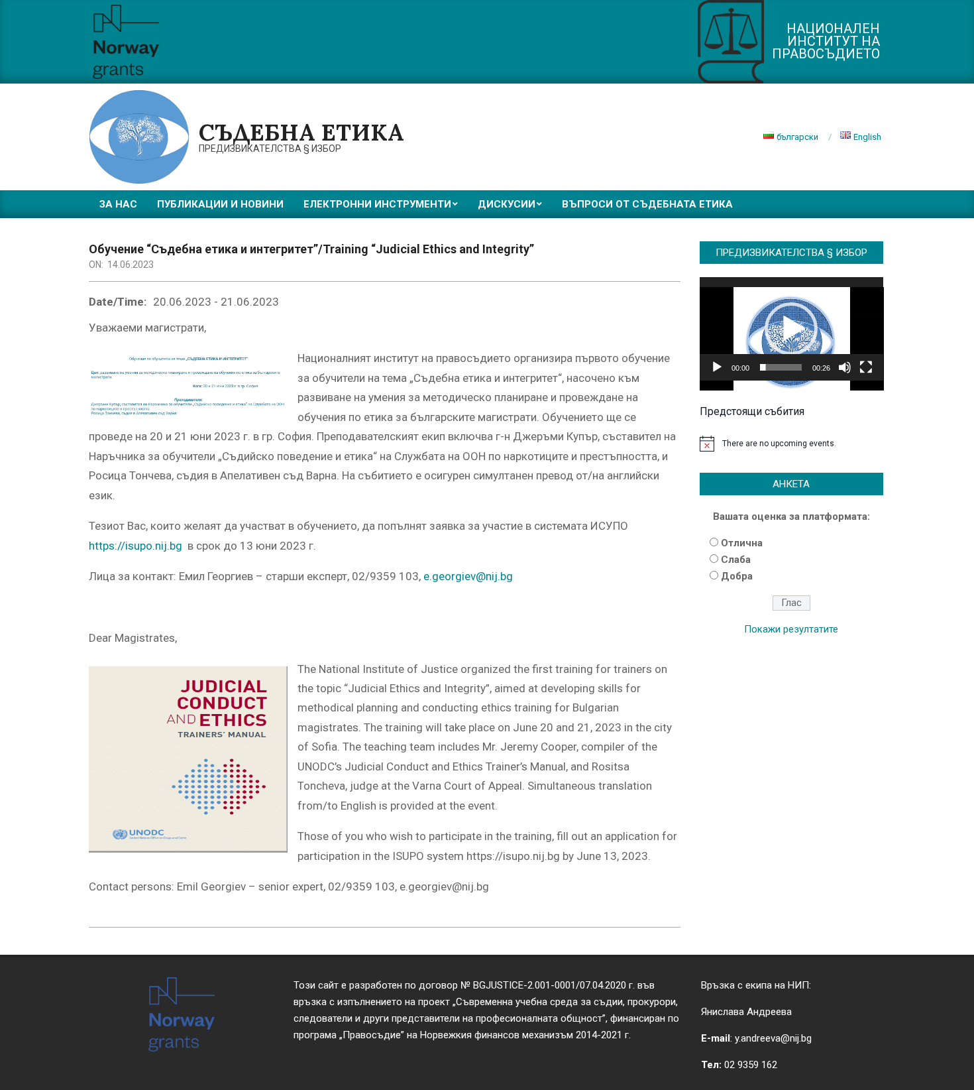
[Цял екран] (866, 367)
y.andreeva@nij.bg (773, 1038)
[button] (791, 328)
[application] (792, 329)
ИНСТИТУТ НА (833, 41)
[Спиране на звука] (844, 367)
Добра (737, 576)
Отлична (742, 543)
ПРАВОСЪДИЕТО (826, 54)
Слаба (736, 560)
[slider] (781, 367)
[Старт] (717, 367)
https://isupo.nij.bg (135, 545)
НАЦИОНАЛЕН (833, 28)
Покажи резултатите (791, 629)
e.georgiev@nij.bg (468, 576)
